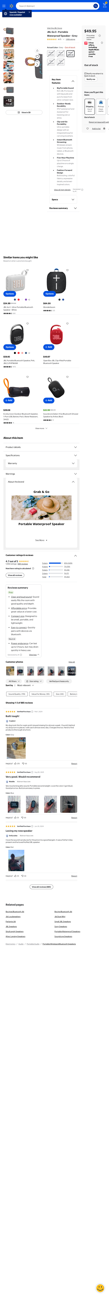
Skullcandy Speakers (14, 931)
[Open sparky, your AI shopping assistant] (100, 1288)
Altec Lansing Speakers (15, 936)
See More (39, 540)
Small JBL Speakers (62, 921)
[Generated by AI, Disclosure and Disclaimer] (82, 189)
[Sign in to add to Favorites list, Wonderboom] (67, 270)
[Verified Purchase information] (32, 711)
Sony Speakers (60, 926)
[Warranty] (73, 463)
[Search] (95, 6)
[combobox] (57, 6)
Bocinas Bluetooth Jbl (15, 911)
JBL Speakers (11, 926)
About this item (13, 438)
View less (33, 655)
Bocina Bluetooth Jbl (63, 911)
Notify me (91, 79)
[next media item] (37, 64)
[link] (71, 671)
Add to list (96, 128)
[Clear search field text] (92, 6)
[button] (33, 66)
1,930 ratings (70, 39)
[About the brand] (73, 482)
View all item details (62, 190)
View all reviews (15, 575)
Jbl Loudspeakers (13, 916)
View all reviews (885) (41, 887)
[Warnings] (75, 474)
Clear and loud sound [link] (21, 596)
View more (39, 428)
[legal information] (99, 35)
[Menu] (4, 6)
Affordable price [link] (19, 608)
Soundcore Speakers (63, 936)
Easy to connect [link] (19, 627)
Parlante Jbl (11, 921)
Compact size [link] (17, 616)
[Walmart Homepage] (11, 6)
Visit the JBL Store (54, 28)
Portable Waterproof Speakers (67, 931)
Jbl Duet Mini (59, 916)
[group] (61, 39)
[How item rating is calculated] (33, 568)
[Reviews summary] (63, 39)
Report (74, 763)
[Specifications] (75, 455)
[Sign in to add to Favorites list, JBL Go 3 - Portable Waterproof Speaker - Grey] (37, 56)
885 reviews (23, 564)
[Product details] (75, 447)
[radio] (51, 53)
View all (72, 662)
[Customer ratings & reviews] (75, 554)
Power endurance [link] (19, 643)
